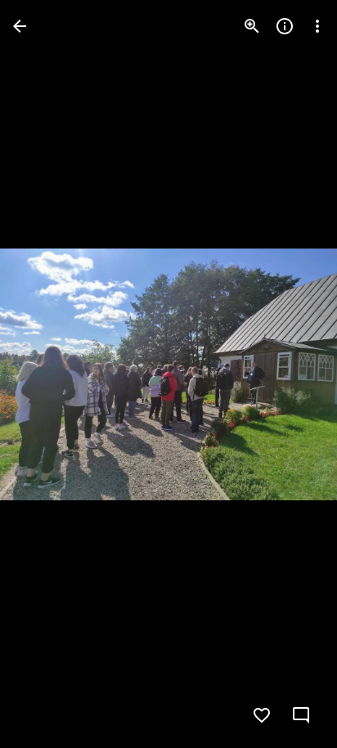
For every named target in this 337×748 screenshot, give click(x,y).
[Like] (262, 715)
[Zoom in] (252, 26)
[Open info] (284, 26)
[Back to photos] (19, 26)
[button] (46, 374)
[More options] (317, 26)
